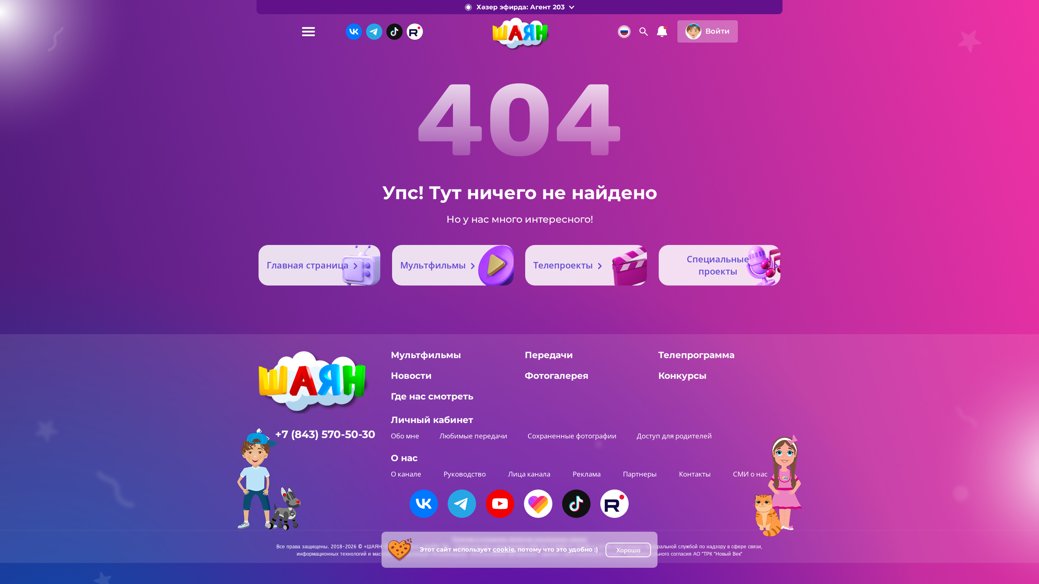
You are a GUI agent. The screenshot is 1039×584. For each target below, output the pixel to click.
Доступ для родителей (674, 435)
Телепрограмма (696, 355)
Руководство (465, 474)
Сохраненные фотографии (572, 435)
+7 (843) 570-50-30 (325, 434)
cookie (503, 549)
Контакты (695, 474)
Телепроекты (563, 265)
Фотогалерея (556, 375)
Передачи (549, 355)
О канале (406, 474)
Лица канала (529, 474)
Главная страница (308, 265)
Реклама (587, 474)
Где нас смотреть (432, 396)
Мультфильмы (433, 265)
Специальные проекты (718, 265)
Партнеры (640, 474)
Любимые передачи (473, 435)
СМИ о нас (750, 474)
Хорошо (628, 550)
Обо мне (405, 435)
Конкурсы (682, 375)
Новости (411, 375)
